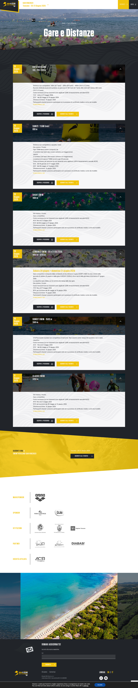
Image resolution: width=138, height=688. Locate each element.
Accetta (99, 685)
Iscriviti (122, 4)
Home (63, 23)
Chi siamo (44, 672)
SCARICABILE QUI (39, 173)
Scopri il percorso (43, 114)
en (108, 672)
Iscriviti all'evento (66, 114)
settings (85, 686)
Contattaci (52, 672)
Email (42, 653)
